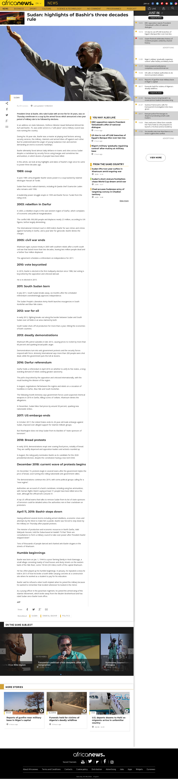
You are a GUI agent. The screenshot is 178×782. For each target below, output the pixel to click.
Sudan (17, 98)
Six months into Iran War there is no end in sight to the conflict (159, 132)
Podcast (131, 9)
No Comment (94, 9)
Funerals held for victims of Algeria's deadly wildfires (159, 87)
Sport (33, 9)
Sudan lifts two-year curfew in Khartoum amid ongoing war (107, 170)
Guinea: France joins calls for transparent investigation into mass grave (159, 107)
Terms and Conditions (51, 770)
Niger (8, 713)
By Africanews (22, 106)
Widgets (139, 770)
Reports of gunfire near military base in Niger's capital (159, 81)
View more (156, 158)
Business (19, 9)
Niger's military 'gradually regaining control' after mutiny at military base (159, 60)
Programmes (114, 9)
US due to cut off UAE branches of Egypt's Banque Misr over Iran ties (158, 33)
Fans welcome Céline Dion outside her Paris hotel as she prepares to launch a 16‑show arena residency (158, 124)
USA (93, 713)
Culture (46, 9)
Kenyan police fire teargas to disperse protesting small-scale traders (157, 116)
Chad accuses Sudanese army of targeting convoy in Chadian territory (108, 192)
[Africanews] (16, 2)
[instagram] (112, 761)
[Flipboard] (97, 761)
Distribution (97, 770)
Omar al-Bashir (49, 616)
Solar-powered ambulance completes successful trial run (156, 67)
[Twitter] (90, 761)
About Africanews (30, 770)
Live (153, 9)
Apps (130, 770)
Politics (66, 616)
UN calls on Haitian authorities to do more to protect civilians (159, 74)
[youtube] (83, 761)
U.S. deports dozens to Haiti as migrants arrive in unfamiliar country (108, 720)
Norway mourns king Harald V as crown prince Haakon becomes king (159, 99)
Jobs (122, 770)
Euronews (151, 770)
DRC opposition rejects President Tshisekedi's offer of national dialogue (158, 25)
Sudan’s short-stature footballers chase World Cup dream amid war (109, 180)
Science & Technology (69, 9)
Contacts (68, 770)
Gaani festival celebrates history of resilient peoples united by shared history (159, 41)
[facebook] (105, 761)
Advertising (111, 770)
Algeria (52, 713)
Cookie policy (82, 770)
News (5, 9)
